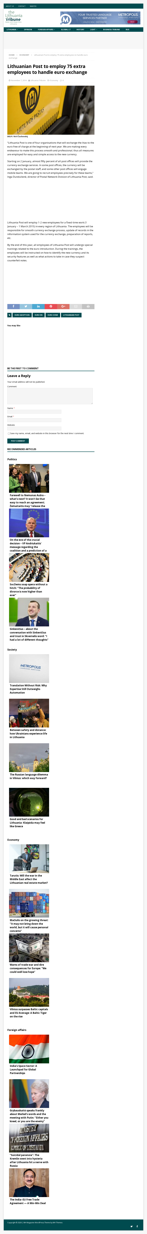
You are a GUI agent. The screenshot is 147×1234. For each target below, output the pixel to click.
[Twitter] (131, 1226)
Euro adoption (22, 315)
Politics (12, 459)
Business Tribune (111, 29)
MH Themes (57, 1222)
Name (10, 408)
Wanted (33, 6)
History (80, 29)
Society (12, 649)
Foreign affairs (45, 29)
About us (10, 6)
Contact (22, 6)
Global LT (66, 29)
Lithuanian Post (71, 315)
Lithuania (11, 29)
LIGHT (92, 29)
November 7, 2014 (19, 80)
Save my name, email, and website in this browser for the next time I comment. (47, 433)
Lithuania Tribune (38, 80)
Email (10, 416)
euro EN (38, 315)
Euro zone (53, 315)
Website (11, 425)
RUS (127, 29)
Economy (54, 80)
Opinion (28, 29)
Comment (12, 386)
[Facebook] (137, 1226)
